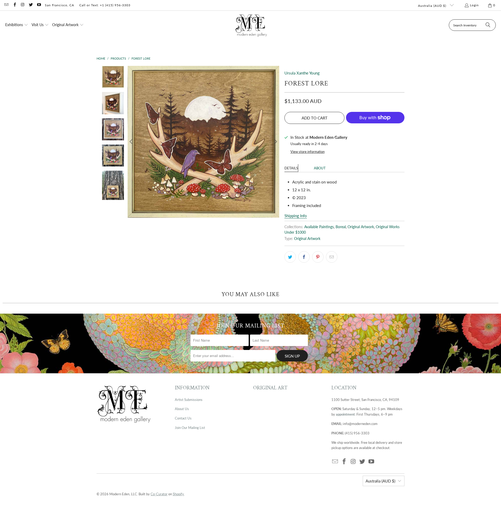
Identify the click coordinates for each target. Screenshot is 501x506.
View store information (307, 152)
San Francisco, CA (59, 5)
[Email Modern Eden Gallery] (6, 5)
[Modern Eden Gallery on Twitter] (30, 5)
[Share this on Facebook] (304, 257)
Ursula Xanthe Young (302, 73)
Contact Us (183, 418)
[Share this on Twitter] (290, 257)
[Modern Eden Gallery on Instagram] (22, 5)
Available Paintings (319, 227)
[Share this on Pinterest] (318, 257)
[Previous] (131, 142)
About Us (182, 409)
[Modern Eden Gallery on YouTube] (39, 5)
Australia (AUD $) (432, 6)
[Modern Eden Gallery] (251, 25)
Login (474, 5)
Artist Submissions (188, 400)
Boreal (341, 227)
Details (291, 168)
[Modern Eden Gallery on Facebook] (14, 5)
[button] (16, 25)
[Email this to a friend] (331, 257)
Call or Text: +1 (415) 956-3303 (104, 5)
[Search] (488, 25)
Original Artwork (361, 227)
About (320, 168)
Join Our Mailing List (190, 428)
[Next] (275, 142)
